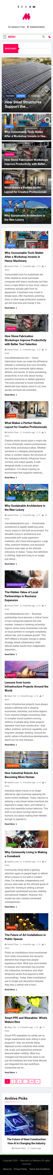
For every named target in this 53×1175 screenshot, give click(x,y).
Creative (9, 182)
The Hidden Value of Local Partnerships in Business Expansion (21, 596)
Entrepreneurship (15, 585)
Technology (13, 766)
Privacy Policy (20, 1169)
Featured (10, 96)
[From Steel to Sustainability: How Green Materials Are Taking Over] (26, 85)
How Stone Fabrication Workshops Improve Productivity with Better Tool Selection (26, 164)
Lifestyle (11, 845)
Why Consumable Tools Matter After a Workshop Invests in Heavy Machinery (26, 136)
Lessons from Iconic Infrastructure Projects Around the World (26, 686)
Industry (21, 96)
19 (31, 1081)
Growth (9, 127)
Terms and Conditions (39, 1169)
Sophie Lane (13, 782)
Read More (10, 308)
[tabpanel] (26, 1127)
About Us (7, 1169)
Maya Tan (11, 696)
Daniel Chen (13, 266)
